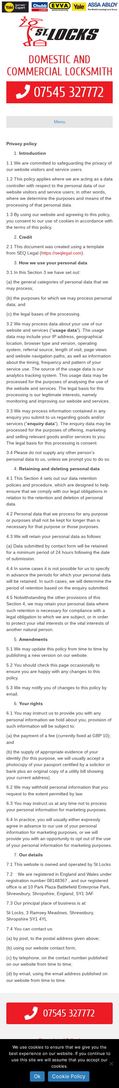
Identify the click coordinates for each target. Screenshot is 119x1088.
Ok (37, 1076)
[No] (111, 1063)
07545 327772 (68, 92)
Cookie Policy (68, 1076)
